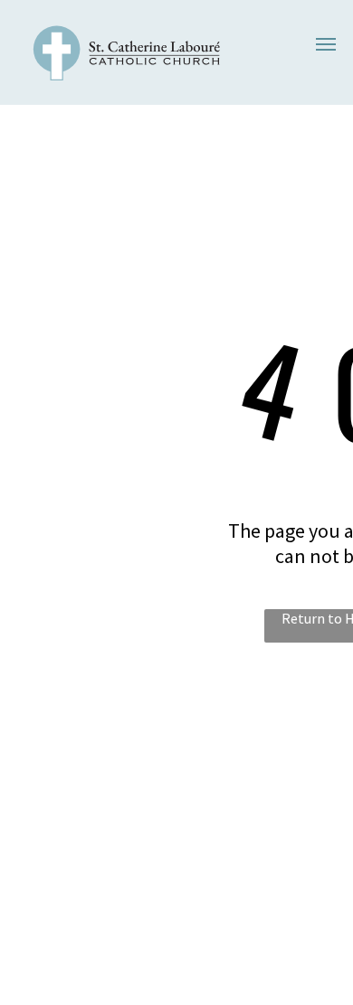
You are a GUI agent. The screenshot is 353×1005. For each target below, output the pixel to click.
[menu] (326, 44)
